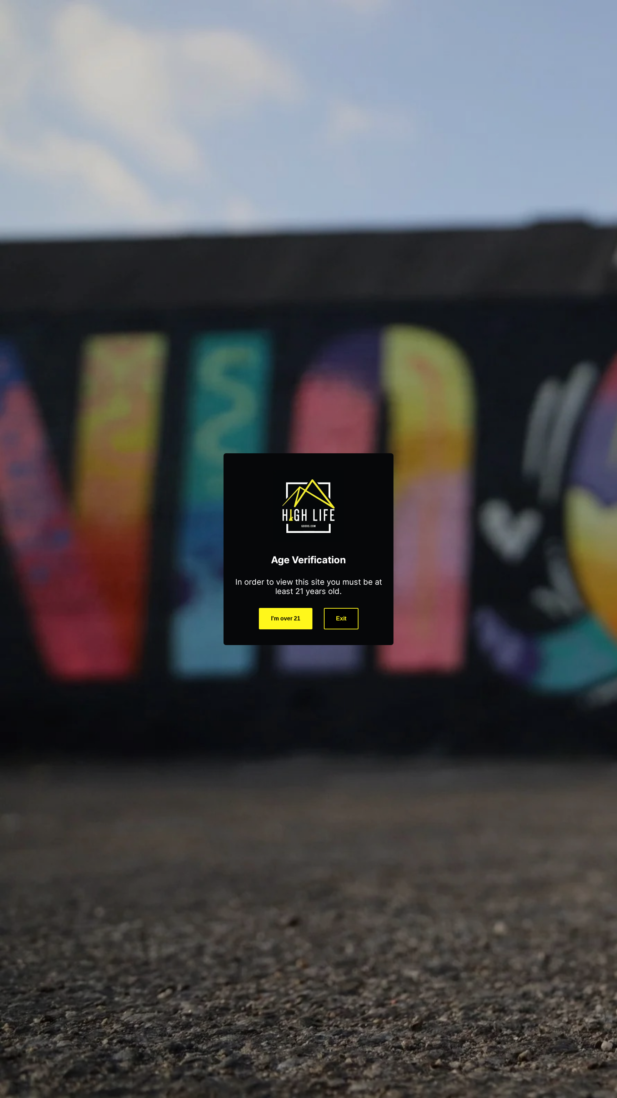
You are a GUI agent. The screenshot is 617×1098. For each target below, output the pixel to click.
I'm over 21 (285, 618)
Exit (341, 618)
